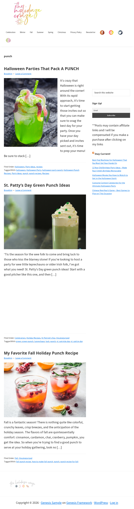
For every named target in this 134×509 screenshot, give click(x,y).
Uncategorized (62, 338)
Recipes (45, 173)
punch (25, 173)
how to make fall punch (42, 461)
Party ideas (30, 166)
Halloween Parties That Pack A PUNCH (41, 68)
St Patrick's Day (48, 338)
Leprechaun (39, 341)
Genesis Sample (51, 503)
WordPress (101, 503)
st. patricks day (63, 341)
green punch (27, 341)
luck (47, 341)
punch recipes (35, 173)
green (18, 341)
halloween (21, 170)
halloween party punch (52, 170)
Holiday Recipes (33, 338)
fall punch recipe (23, 461)
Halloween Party (33, 170)
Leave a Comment (23, 73)
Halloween (19, 166)
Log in (114, 503)
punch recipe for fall (69, 461)
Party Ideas (17, 173)
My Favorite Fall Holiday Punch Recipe (41, 353)
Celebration (20, 338)
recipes (39, 166)
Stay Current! (102, 153)
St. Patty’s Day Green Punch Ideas (37, 185)
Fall (16, 458)
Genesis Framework (79, 503)
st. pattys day (77, 341)
